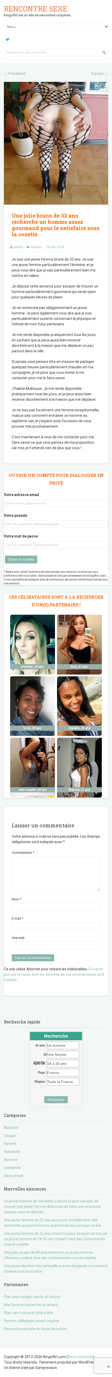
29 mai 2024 (55, 247)
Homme (10, 1160)
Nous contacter (80, 1357)
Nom (16, 899)
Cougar (10, 1136)
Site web (18, 938)
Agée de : (40, 1063)
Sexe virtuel (13, 1176)
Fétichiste (12, 1152)
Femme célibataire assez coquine (31, 1321)
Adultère (11, 1127)
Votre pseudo (15, 515)
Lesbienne (12, 1168)
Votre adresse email (21, 495)
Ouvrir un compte (21, 559)
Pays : (42, 1072)
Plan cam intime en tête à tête (28, 1313)
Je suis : (41, 1045)
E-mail (17, 918)
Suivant (99, 73)
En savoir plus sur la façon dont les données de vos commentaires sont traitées (54, 974)
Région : (41, 1082)
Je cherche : (40, 1055)
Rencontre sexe (35, 8)
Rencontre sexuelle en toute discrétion (35, 1329)
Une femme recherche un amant (31, 1305)
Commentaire (23, 853)
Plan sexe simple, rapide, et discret (32, 1297)
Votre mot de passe (21, 536)
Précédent (15, 73)
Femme (36, 247)
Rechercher (56, 1100)
